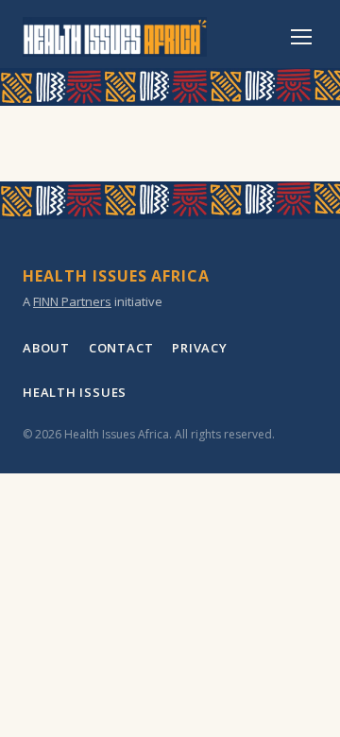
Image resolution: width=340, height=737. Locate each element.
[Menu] (301, 37)
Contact (121, 347)
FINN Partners (72, 301)
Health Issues (75, 392)
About (46, 347)
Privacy (199, 347)
